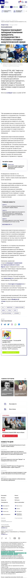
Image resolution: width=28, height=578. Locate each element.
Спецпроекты (4, 502)
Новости (4, 204)
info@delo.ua (4, 534)
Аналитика (5, 511)
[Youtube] (14, 538)
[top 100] (6, 2)
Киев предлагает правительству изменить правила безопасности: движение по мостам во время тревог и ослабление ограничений (13, 214)
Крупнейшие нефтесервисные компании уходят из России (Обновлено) (16, 167)
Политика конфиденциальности (6, 521)
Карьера (17, 497)
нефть (3, 310)
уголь (9, 310)
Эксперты (5, 508)
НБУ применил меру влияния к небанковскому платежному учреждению (13, 479)
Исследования (6, 514)
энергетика (9, 307)
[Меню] (26, 2)
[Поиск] (22, 2)
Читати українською (6, 26)
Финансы (3, 497)
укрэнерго (16, 313)
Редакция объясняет (19, 514)
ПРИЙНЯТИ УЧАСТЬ (11, 352)
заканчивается (8, 278)
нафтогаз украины (6, 313)
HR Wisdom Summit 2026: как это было (13, 432)
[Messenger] (19, 324)
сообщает (9, 93)
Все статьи (12, 409)
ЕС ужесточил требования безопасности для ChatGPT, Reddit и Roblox (13, 206)
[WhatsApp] (15, 324)
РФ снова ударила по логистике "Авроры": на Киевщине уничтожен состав (13, 221)
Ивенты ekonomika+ (19, 502)
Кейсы (18, 508)
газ (3, 307)
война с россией (19, 307)
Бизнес (16, 495)
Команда (3, 518)
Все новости (6, 224)
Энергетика (4, 25)
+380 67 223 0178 (5, 526)
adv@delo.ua (4, 527)
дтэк (15, 310)
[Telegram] (4, 324)
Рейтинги (17, 500)
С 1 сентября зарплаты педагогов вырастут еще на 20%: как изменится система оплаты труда (13, 473)
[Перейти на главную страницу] (2, 2)
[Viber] (12, 324)
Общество (3, 500)
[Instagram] (19, 538)
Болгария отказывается (16, 284)
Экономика (3, 495)
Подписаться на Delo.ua (11, 436)
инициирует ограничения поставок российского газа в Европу (11, 265)
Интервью (19, 511)
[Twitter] (8, 324)
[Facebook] (1, 324)
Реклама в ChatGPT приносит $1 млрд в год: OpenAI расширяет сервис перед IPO (12, 466)
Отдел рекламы (18, 518)
